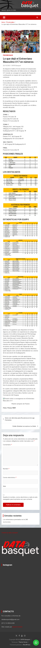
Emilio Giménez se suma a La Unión (24, 426)
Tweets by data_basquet (9, 533)
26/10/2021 (7, 65)
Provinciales (8, 55)
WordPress (26, 645)
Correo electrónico (9, 477)
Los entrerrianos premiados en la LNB (15, 519)
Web (4, 486)
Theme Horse (23, 642)
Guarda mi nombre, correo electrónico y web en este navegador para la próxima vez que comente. (20, 498)
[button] (36, 643)
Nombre (6, 469)
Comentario (7, 445)
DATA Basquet (16, 65)
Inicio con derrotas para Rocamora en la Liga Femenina (19, 419)
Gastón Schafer (17, 627)
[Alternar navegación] (4, 17)
